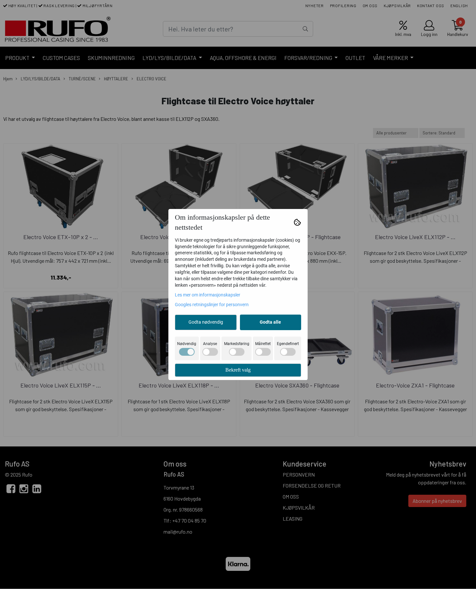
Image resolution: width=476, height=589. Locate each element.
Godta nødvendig (205, 322)
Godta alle (270, 322)
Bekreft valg (238, 370)
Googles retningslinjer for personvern (212, 304)
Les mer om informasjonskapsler (207, 294)
